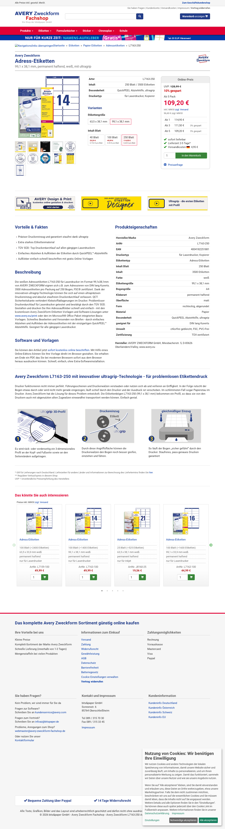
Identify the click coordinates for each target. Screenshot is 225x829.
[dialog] (181, 786)
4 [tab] (118, 591)
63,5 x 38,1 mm (98, 121)
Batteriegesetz (89, 672)
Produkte (25, 30)
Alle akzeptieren (208, 820)
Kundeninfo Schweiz (160, 712)
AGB (83, 658)
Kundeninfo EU (157, 717)
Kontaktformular (24, 740)
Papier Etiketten (92, 45)
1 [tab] (102, 591)
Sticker (87, 30)
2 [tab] (107, 591)
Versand (86, 639)
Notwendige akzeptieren (183, 820)
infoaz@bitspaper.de (47, 721)
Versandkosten (168, 8)
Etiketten (44, 30)
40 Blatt (96, 140)
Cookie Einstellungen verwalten (99, 677)
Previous (14, 545)
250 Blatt (129, 140)
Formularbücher (66, 30)
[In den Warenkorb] (44, 577)
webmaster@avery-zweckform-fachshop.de (40, 731)
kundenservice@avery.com (50, 712)
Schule (123, 30)
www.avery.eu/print (26, 315)
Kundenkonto (152, 8)
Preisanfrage (175, 164)
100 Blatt (113, 140)
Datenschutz (88, 663)
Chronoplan (105, 30)
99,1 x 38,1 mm (120, 121)
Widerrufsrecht (89, 649)
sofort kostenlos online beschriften (68, 350)
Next (211, 545)
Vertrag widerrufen (200, 8)
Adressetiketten (115, 45)
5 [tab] (123, 591)
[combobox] (100, 16)
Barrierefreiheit (90, 667)
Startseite (59, 45)
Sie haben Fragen (136, 8)
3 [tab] (112, 591)
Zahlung (86, 644)
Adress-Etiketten (29, 539)
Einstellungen (152, 820)
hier (151, 472)
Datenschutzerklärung (157, 813)
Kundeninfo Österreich (162, 707)
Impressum (183, 8)
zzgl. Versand (181, 109)
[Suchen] (139, 16)
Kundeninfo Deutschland (163, 703)
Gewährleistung (90, 653)
